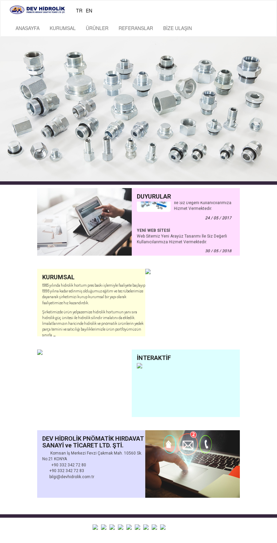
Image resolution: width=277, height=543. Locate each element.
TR (79, 10)
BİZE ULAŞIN (177, 28)
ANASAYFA (28, 28)
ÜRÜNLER (97, 28)
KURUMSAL (63, 28)
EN (89, 10)
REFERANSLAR (136, 28)
